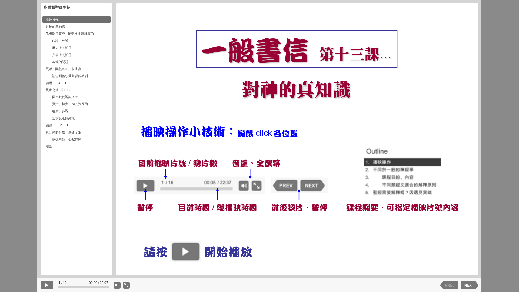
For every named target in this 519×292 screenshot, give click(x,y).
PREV (450, 285)
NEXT (469, 285)
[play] (47, 285)
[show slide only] (126, 285)
